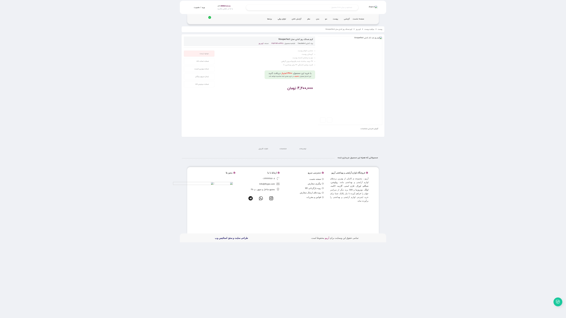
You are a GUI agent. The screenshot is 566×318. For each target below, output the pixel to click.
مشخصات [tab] (283, 149)
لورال (358, 186)
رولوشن (334, 182)
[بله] (557, 301)
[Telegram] (250, 198)
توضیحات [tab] (302, 149)
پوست (380, 29)
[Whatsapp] (260, 198)
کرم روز (358, 29)
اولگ (366, 190)
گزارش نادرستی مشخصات (369, 128)
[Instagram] (271, 198)
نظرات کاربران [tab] (263, 149)
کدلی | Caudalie (304, 43)
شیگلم (365, 186)
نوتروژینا (359, 190)
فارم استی (349, 186)
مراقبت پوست (369, 29)
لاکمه (333, 186)
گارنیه (339, 186)
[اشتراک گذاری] (329, 120)
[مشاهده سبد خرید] (207, 20)
